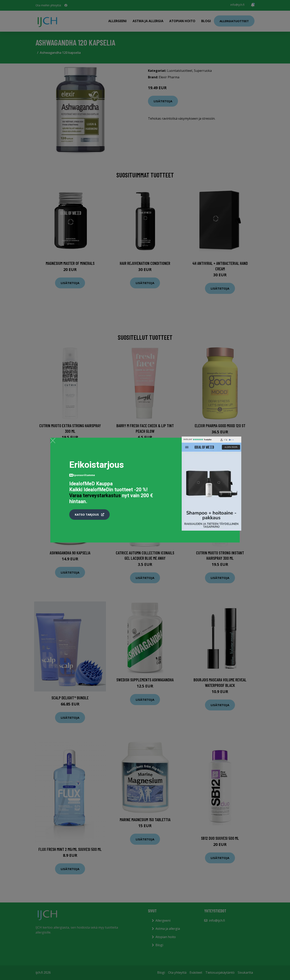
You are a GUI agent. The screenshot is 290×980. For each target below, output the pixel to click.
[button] (89, 514)
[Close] (52, 440)
